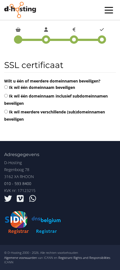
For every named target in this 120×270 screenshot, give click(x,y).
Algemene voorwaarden (20, 258)
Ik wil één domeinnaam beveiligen (41, 87)
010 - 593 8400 (17, 183)
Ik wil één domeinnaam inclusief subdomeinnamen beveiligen (56, 99)
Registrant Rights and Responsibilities (84, 258)
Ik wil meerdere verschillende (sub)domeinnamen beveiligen (54, 115)
